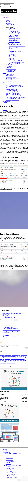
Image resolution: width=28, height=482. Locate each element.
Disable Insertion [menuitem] (11, 474)
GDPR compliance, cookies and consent (15, 97)
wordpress (13, 363)
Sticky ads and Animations (12, 78)
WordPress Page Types (14, 38)
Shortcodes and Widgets (14, 32)
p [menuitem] (10, 469)
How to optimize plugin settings (13, 85)
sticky (5, 363)
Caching (11, 52)
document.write (16, 359)
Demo (4, 73)
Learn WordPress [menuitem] (10, 461)
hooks (11, 360)
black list (24, 356)
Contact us (5, 102)
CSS (20, 357)
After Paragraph (10, 75)
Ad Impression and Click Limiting (17, 62)
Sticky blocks (9, 79)
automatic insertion (4, 356)
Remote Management (11, 69)
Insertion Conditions (14, 40)
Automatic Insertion (13, 31)
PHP (5, 361)
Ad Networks (9, 65)
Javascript (25, 360)
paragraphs (2, 361)
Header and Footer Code (15, 35)
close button (12, 357)
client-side (7, 357)
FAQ (4, 82)
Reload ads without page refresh (13, 94)
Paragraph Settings (13, 36)
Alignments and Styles (14, 34)
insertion (20, 360)
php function (8, 361)
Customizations (9, 66)
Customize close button (11, 89)
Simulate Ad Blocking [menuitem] (12, 477)
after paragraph (17, 355)
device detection (7, 359)
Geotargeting (12, 59)
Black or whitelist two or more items (14, 87)
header (6, 360)
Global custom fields (11, 70)
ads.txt (10, 50)
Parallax (5, 110)
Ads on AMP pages (13, 47)
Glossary (8, 25)
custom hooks (23, 357)
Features (8, 20)
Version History (6, 101)
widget (10, 363)
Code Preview (12, 29)
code (15, 357)
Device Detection (13, 56)
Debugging (8, 67)
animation (25, 355)
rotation (15, 361)
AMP (22, 355)
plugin (12, 361)
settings (23, 361)
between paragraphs (18, 356)
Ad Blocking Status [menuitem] (11, 475)
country (17, 357)
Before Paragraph (10, 74)
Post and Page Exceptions (15, 51)
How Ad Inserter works (11, 83)
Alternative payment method (12, 100)
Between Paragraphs (11, 77)
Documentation (6, 19)
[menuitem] (15, 480)
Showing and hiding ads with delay (14, 96)
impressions (17, 360)
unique (8, 363)
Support (5, 449)
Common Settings (10, 24)
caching (1, 357)
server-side (19, 361)
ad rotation (7, 355)
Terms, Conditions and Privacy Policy (12, 453)
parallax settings (14, 161)
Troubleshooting (10, 71)
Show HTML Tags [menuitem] (11, 472)
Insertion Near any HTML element (17, 46)
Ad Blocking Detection (14, 63)
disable (12, 359)
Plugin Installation (10, 21)
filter (21, 359)
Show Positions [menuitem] (10, 468)
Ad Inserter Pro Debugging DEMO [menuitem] (12, 465)
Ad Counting (12, 55)
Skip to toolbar (3, 456)
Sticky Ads (11, 58)
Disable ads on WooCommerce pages (15, 86)
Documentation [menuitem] (9, 460)
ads (10, 355)
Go (26, 348)
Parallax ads (9, 81)
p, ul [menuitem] (11, 471)
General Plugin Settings (14, 42)
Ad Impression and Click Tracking (17, 60)
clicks (4, 357)
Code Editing (12, 28)
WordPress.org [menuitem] (9, 458)
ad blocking (2, 355)
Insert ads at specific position (12, 91)
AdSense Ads (12, 39)
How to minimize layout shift (13, 98)
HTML (13, 360)
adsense (13, 355)
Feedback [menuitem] (8, 464)
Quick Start (8, 23)
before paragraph (11, 356)
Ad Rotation (12, 54)
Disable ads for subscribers (12, 90)
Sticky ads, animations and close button (12, 313)
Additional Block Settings (15, 44)
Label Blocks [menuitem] (10, 466)
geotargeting (2, 360)
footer (23, 359)
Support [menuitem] (8, 462)
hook (8, 360)
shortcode (2, 363)
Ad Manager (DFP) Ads (14, 48)
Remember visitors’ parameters (13, 93)
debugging (2, 359)
